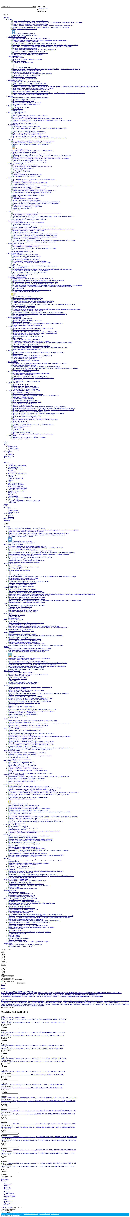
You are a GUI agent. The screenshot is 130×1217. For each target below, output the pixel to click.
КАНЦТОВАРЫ (13, 125)
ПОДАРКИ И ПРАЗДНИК (16, 243)
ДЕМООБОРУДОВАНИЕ (15, 80)
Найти (6, 523)
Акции (6, 442)
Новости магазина (8, 981)
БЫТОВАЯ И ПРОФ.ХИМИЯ (17, 37)
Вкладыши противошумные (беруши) (18, 1005)
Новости (10, 453)
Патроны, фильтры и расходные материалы (53, 1004)
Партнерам (7, 1189)
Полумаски (111, 1001)
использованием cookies (31, 1214)
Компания (4, 1177)
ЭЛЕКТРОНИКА (13, 362)
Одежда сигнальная (82, 1004)
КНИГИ (10, 139)
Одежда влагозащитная (95, 1004)
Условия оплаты (13, 446)
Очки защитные (71, 1004)
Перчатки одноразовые (35, 1002)
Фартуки (62, 1001)
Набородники (45, 1001)
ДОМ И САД (12, 105)
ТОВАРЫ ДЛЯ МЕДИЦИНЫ (17, 277)
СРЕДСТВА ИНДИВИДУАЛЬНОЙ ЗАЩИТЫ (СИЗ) (24, 390)
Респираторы (104, 1001)
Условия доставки (13, 448)
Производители (9, 456)
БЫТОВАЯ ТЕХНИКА (15, 56)
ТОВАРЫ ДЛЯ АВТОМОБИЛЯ (17, 267)
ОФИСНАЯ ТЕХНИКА (15, 221)
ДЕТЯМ (10, 96)
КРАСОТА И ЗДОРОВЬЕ (15, 163)
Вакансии (11, 454)
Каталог (6, 17)
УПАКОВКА (12, 435)
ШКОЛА (10, 350)
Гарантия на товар (13, 450)
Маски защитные (120, 1004)
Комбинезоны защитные (37, 1005)
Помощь (3, 1181)
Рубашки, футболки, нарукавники (89, 1001)
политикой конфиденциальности (49, 1214)
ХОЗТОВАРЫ (12, 326)
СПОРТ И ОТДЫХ (13, 382)
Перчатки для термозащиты (87, 1002)
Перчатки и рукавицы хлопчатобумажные (66, 1002)
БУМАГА (10, 19)
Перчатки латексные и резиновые (11, 1001)
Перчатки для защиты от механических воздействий (24, 1004)
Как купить (7, 445)
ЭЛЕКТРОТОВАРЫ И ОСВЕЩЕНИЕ (19, 371)
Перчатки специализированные (18, 1002)
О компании (8, 451)
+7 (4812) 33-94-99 (42, 8)
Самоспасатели (74, 1001)
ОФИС (10, 211)
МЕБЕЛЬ (10, 178)
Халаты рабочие (54, 1001)
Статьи (6, 1199)
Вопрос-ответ (8, 1201)
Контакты (7, 458)
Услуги (6, 443)
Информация (5, 1179)
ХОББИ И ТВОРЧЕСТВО (16, 317)
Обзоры (6, 1204)
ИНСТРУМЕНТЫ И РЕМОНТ (17, 112)
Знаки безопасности (48, 1002)
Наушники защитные (108, 1004)
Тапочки (67, 1001)
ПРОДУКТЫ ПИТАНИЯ (15, 253)
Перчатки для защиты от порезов (31, 1001)
